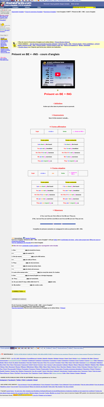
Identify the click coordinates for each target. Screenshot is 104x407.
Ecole (10, 362)
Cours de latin (14, 386)
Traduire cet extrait (5, 50)
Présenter (97, 369)
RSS (23, 380)
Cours (2, 7)
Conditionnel (31, 360)
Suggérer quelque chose (74, 371)
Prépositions (86, 369)
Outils (70, 348)
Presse (2, 46)
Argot (70, 358)
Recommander (4, 47)
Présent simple (77, 44)
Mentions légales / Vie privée (37, 393)
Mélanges (23, 367)
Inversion (40, 364)
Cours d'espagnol (45, 384)
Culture (49, 348)
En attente (15, 362)
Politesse (19, 369)
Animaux (61, 358)
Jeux (54, 348)
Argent (66, 358)
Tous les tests (24, 373)
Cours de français (22, 384)
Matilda (102, 364)
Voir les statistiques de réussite (21, 242)
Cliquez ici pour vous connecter (5, 12)
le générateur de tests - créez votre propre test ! (75, 239)
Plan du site (4, 45)
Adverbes (50, 358)
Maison (76, 364)
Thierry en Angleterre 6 (71, 45)
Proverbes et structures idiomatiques (72, 369)
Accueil (2, 38)
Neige (49, 367)
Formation (58, 362)
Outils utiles (52, 386)
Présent (57, 42)
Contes (59, 360)
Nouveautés (3, 44)
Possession (32, 369)
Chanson (96, 358)
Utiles (39, 7)
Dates (95, 360)
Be (88, 358)
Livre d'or (3, 42)
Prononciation (58, 369)
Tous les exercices (17, 308)
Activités (39, 358)
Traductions (35, 373)
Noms (58, 367)
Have (8, 364)
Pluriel (5, 369)
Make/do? (87, 364)
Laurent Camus (10, 391)
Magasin (71, 364)
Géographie (93, 362)
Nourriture (63, 367)
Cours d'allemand (63, 384)
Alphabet (56, 358)
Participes (84, 367)
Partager (33, 238)
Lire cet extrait (4, 41)
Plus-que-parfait (12, 369)
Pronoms (52, 369)
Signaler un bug (5, 49)
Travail (40, 373)
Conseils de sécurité (52, 391)
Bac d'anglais (59, 386)
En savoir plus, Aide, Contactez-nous (24, 391)
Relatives (21, 371)
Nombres (53, 367)
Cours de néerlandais (74, 384)
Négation (69, 367)
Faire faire (29, 362)
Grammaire (82, 362)
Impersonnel (25, 364)
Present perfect (45, 369)
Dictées (2, 362)
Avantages (3, 20)
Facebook (11, 380)
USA (50, 373)
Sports (44, 371)
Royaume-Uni (27, 371)
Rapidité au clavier (5, 386)
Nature (45, 367)
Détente (27, 7)
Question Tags (14, 371)
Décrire (6, 362)
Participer (15, 7)
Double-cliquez (23, 47)
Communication (4, 360)
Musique (18, 367)
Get (74, 362)
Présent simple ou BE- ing (55, 45)
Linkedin (29, 380)
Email (36, 380)
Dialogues (100, 360)
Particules (90, 367)
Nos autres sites (4, 59)
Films (45, 362)
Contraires (72, 360)
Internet (35, 364)
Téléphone (46, 373)
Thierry (12, 373)
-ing (12, 358)
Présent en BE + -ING (64, 44)
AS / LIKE (16, 358)
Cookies (47, 393)
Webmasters (4, 51)
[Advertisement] (58, 25)
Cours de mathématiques (34, 384)
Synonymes (84, 371)
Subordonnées (63, 371)
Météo (40, 367)
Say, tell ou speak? (37, 371)
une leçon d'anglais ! (5, 31)
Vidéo (64, 373)
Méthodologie (30, 367)
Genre (70, 362)
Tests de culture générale (87, 384)
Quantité (2, 371)
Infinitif (30, 364)
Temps (90, 371)
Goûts (77, 362)
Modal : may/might (84, 45)
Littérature (65, 364)
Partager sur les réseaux (45, 395)
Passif (95, 367)
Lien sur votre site (5, 52)
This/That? (17, 373)
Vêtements (83, 373)
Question (7, 371)
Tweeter (27, 238)
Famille (35, 362)
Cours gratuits (5, 348)
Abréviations (23, 358)
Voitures (72, 373)
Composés (24, 360)
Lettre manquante (57, 364)
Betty (91, 358)
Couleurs (81, 360)
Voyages (77, 373)
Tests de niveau (97, 371)
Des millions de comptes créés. (4, 16)
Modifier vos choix (55, 393)
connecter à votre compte (30, 245)
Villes (67, 373)
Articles (75, 358)
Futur (63, 362)
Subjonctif (56, 371)
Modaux (3, 367)
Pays (1, 369)
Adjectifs (45, 358)
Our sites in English (68, 386)
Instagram (3, 380)
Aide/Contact (4, 39)
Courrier (87, 360)
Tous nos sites (78, 348)
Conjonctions (45, 360)
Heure (11, 364)
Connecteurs (53, 360)
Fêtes (66, 362)
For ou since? (51, 362)
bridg (55, 239)
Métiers (36, 367)
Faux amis (40, 362)
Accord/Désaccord (31, 358)
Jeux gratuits (3, 58)
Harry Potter (3, 364)
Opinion (74, 367)
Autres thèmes (64, 42)
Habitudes (99, 362)
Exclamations (22, 362)
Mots (7, 367)
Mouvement (12, 367)
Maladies (93, 364)
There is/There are (4, 373)
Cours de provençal (24, 386)
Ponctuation (25, 369)
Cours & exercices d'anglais (33, 12)
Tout (30, 373)
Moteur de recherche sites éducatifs (39, 386)
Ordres (79, 367)
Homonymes (17, 364)
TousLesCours (62, 348)
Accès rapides (4, 40)
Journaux (49, 364)
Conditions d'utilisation (40, 391)
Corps (76, 360)
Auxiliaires (84, 358)
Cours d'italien (54, 384)
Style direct (50, 371)
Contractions (65, 360)
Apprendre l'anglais (18, 12)
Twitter (18, 380)
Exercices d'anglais (50, 12)
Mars (98, 364)
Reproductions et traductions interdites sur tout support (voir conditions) (76, 391)
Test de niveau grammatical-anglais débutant (43, 44)
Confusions (38, 360)
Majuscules (81, 364)
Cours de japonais (99, 384)
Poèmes (38, 369)
